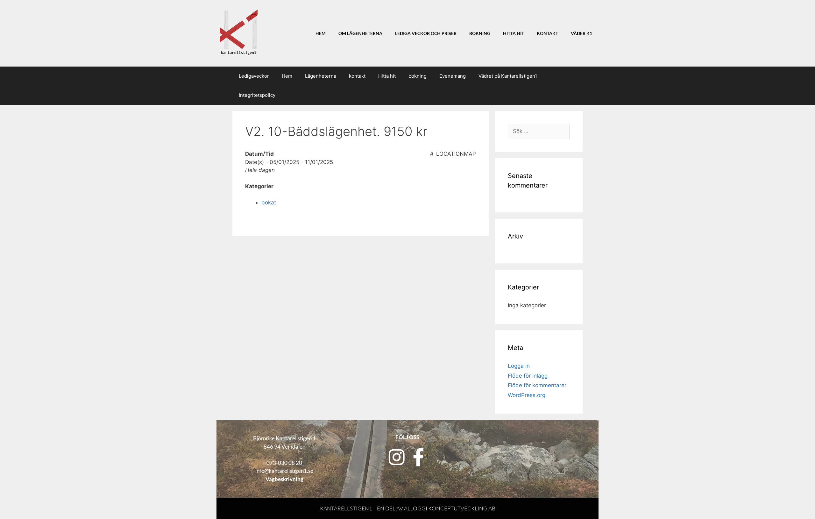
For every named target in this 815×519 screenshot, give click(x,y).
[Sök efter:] (539, 131)
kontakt (357, 76)
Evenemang (452, 76)
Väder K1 (581, 33)
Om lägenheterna (360, 33)
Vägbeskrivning (284, 479)
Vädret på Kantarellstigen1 (507, 76)
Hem (320, 33)
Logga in (519, 366)
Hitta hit (513, 33)
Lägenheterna (320, 76)
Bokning (479, 33)
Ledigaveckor (254, 76)
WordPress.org (526, 395)
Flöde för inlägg (528, 376)
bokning (417, 76)
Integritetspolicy (257, 95)
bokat (268, 202)
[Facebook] (418, 457)
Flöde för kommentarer (537, 385)
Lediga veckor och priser (426, 33)
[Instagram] (397, 457)
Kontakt (547, 33)
